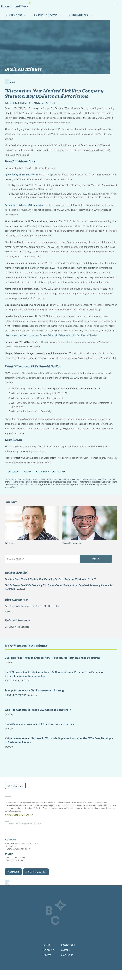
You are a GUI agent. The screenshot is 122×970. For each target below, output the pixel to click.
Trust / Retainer (35, 871)
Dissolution (54, 606)
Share (12, 81)
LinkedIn (7, 882)
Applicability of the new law (20, 174)
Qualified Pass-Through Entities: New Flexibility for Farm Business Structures (50, 579)
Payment (13, 871)
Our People (48, 950)
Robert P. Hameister (32, 102)
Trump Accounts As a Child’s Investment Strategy (34, 690)
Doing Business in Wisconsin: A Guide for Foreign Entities (39, 724)
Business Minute (23, 69)
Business (13, 15)
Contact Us (15, 785)
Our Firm (46, 945)
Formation (12, 471)
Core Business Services (17, 626)
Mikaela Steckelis (15, 694)
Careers (65, 950)
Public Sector (45, 15)
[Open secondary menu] (116, 3)
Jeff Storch (12, 102)
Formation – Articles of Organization (24, 204)
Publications (68, 945)
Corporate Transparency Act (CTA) (28, 606)
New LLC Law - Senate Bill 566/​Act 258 (44, 471)
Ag (6, 606)
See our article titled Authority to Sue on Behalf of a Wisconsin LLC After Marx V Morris (51, 335)
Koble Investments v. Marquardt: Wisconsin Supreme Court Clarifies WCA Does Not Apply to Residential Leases (59, 740)
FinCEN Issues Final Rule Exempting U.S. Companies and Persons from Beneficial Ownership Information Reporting (59, 586)
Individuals (78, 15)
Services (46, 955)
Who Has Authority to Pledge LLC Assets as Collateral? (38, 709)
